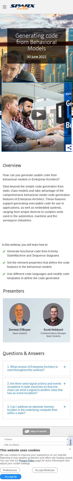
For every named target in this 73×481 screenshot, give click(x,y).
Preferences (10, 470)
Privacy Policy (27, 460)
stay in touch (38, 431)
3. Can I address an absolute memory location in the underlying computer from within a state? (32, 410)
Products (8, 439)
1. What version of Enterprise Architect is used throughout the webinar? (32, 368)
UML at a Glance (11, 445)
